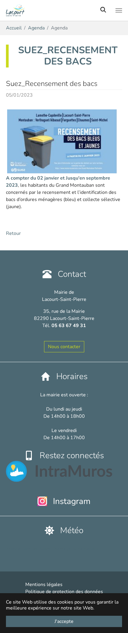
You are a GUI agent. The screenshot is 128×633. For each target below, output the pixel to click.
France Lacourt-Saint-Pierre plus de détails (52, 549)
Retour (13, 233)
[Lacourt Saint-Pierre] (47, 10)
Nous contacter (64, 346)
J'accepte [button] (64, 621)
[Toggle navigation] (118, 10)
